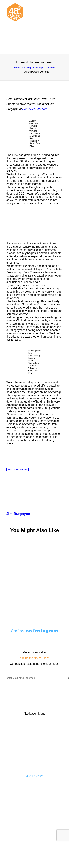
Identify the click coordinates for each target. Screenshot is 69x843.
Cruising (26, 67)
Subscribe (36, 738)
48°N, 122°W (34, 776)
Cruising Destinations (34, 36)
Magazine (36, 745)
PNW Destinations (17, 469)
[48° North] (15, 12)
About (36, 751)
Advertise (36, 732)
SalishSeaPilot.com (34, 109)
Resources (36, 758)
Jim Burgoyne (54, 36)
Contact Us (36, 726)
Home (17, 67)
